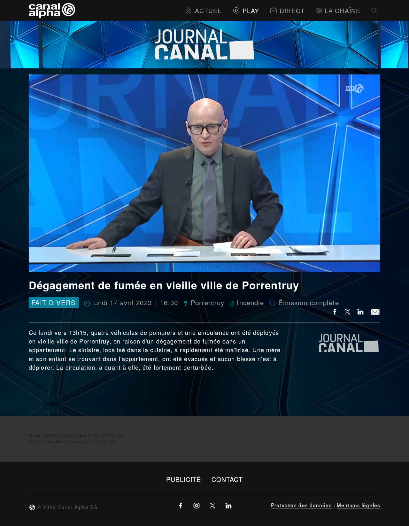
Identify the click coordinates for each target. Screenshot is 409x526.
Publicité (183, 479)
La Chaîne (342, 10)
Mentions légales (358, 504)
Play (251, 10)
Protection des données (301, 504)
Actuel (208, 10)
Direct (292, 10)
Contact (227, 479)
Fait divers (53, 302)
